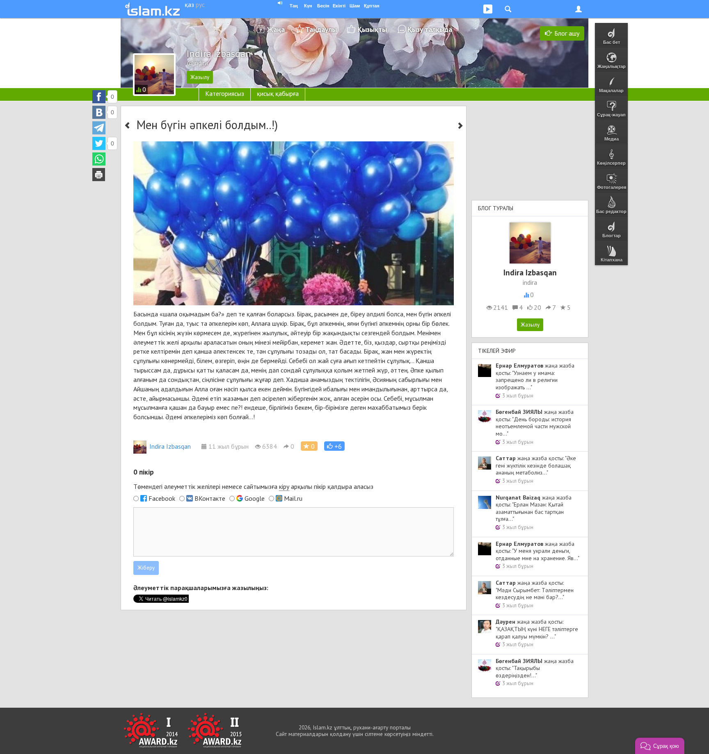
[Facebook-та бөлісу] (98, 96)
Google (255, 498)
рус (200, 4)
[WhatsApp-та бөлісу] (98, 159)
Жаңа (276, 29)
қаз (189, 4)
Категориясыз (224, 93)
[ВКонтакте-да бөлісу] (98, 112)
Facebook (162, 498)
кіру (284, 486)
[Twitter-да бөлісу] (98, 143)
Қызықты (372, 29)
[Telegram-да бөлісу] (98, 127)
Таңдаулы (321, 29)
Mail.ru (293, 498)
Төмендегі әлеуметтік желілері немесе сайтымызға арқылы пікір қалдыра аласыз (253, 486)
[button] (334, 446)
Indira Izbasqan (170, 446)
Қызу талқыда (429, 29)
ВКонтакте (209, 498)
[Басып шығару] (98, 174)
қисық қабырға (278, 93)
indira (530, 282)
